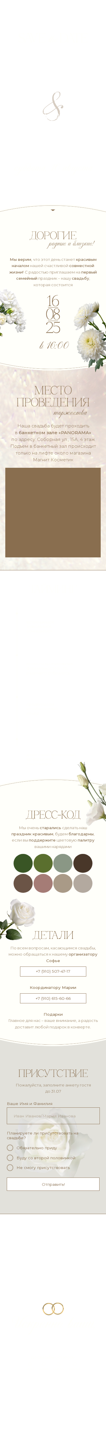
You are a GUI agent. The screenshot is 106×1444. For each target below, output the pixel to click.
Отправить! (53, 1184)
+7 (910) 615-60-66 (53, 998)
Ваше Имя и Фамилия (29, 1103)
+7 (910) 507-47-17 (53, 971)
